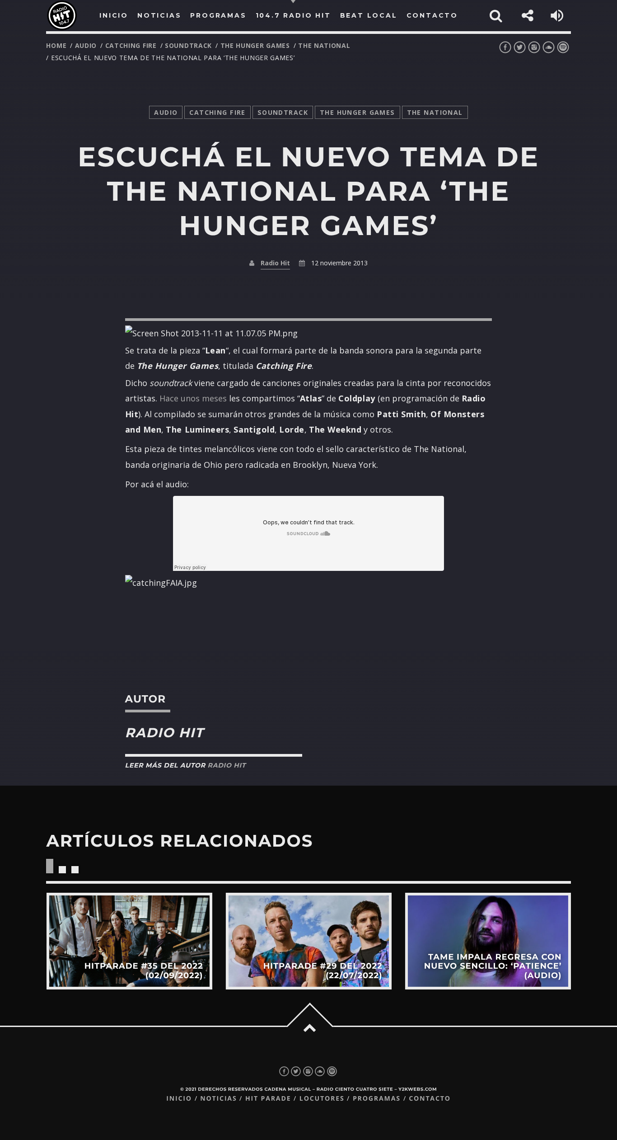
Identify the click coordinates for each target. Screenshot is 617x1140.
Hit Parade (268, 1098)
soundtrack (188, 45)
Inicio (179, 1098)
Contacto (430, 1098)
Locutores (322, 1098)
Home (56, 45)
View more (129, 941)
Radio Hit (275, 263)
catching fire (131, 45)
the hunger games (255, 45)
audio (86, 45)
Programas (377, 1098)
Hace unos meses (193, 398)
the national (324, 45)
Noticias (218, 1098)
